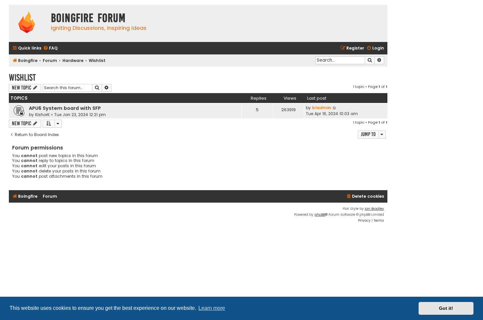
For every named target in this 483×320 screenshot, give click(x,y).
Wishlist (22, 77)
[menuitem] (50, 48)
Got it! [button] (446, 308)
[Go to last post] (335, 108)
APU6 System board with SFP (65, 108)
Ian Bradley (374, 208)
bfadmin (321, 107)
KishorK (42, 114)
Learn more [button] (211, 308)
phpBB (319, 214)
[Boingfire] (27, 23)
